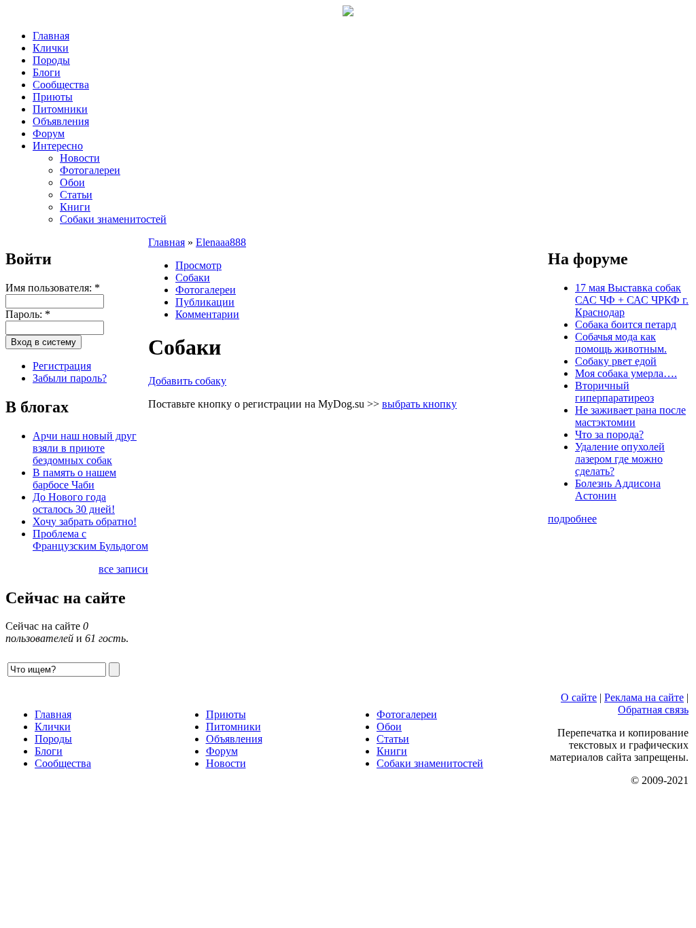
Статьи (76, 194)
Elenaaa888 (221, 242)
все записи (123, 569)
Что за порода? (609, 434)
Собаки (192, 277)
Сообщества (61, 84)
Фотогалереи (90, 170)
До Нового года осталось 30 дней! (74, 503)
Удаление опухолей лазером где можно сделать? (620, 459)
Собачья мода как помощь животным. (621, 343)
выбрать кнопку (419, 404)
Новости (80, 158)
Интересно (58, 145)
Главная (51, 35)
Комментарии (207, 314)
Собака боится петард (625, 324)
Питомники (60, 109)
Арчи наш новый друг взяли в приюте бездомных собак (85, 448)
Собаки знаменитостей (113, 219)
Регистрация (62, 366)
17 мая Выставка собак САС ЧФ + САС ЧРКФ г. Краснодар (632, 300)
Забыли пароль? (70, 378)
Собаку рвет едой (616, 361)
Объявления (61, 121)
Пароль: (27, 314)
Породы (51, 60)
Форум (49, 133)
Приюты (53, 97)
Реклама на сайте (644, 697)
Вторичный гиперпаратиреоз (614, 392)
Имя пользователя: (52, 287)
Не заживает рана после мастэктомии (630, 416)
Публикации (204, 302)
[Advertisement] (348, 540)
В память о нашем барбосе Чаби (74, 478)
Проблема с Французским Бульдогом (90, 540)
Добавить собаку (187, 381)
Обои (72, 182)
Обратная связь (653, 709)
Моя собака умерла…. (626, 373)
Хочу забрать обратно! (85, 521)
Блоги (46, 72)
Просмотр (198, 265)
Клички (51, 48)
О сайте (579, 697)
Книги (75, 207)
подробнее (572, 518)
